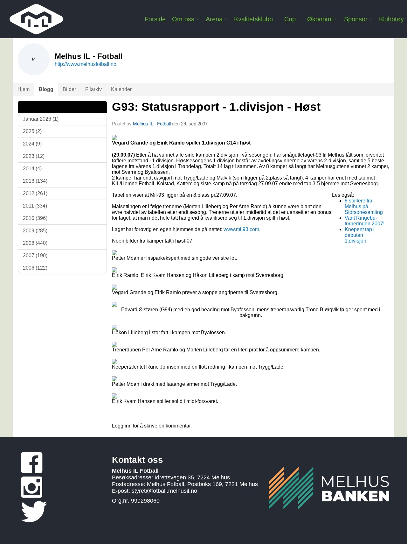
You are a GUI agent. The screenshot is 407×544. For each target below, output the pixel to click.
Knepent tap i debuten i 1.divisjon (360, 235)
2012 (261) (35, 193)
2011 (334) (35, 205)
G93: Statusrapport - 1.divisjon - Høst (216, 106)
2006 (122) (35, 268)
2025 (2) (32, 131)
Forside (155, 19)
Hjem (23, 89)
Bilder (69, 89)
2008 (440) (35, 243)
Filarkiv (93, 89)
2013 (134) (35, 181)
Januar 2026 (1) (41, 119)
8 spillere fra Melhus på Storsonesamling (364, 206)
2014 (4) (32, 168)
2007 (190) (35, 255)
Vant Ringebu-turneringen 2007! (364, 220)
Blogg (46, 89)
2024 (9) (32, 143)
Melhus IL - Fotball (152, 123)
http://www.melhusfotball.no (85, 64)
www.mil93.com (241, 229)
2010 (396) (35, 218)
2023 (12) (34, 156)
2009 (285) (35, 230)
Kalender (121, 89)
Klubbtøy (391, 19)
